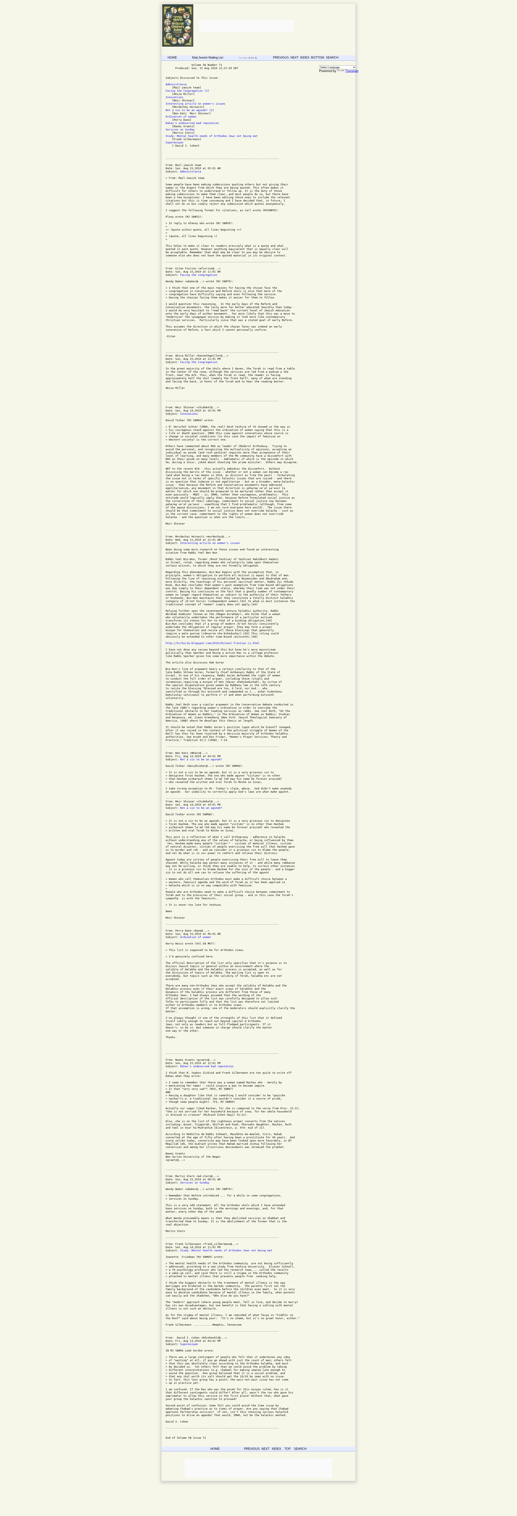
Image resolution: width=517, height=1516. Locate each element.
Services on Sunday (181, 129)
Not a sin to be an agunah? (201, 759)
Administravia (177, 84)
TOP (287, 1448)
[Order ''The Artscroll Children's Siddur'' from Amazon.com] (177, 45)
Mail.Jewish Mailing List (207, 57)
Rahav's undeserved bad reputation (193, 123)
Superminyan (175, 142)
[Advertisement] (246, 26)
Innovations (175, 97)
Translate (351, 71)
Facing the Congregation (198, 362)
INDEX (304, 57)
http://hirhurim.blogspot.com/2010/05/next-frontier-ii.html (212, 643)
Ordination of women (182, 116)
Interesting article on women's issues (197, 103)
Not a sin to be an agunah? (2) (190, 110)
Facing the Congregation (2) (187, 90)
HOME (172, 57)
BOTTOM (317, 57)
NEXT (294, 57)
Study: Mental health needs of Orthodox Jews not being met (212, 135)
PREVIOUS (281, 57)
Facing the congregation (198, 274)
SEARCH (332, 57)
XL (256, 58)
